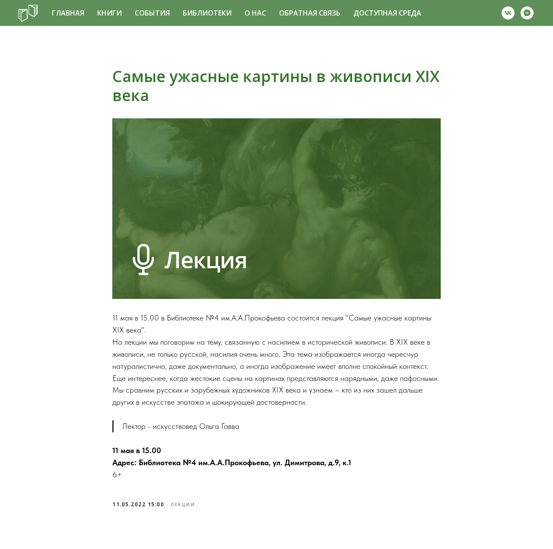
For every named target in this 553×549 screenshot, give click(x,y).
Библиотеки (207, 13)
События (152, 13)
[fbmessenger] (527, 12)
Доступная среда (387, 13)
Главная (68, 13)
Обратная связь (309, 13)
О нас (255, 13)
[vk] (508, 12)
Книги (109, 13)
